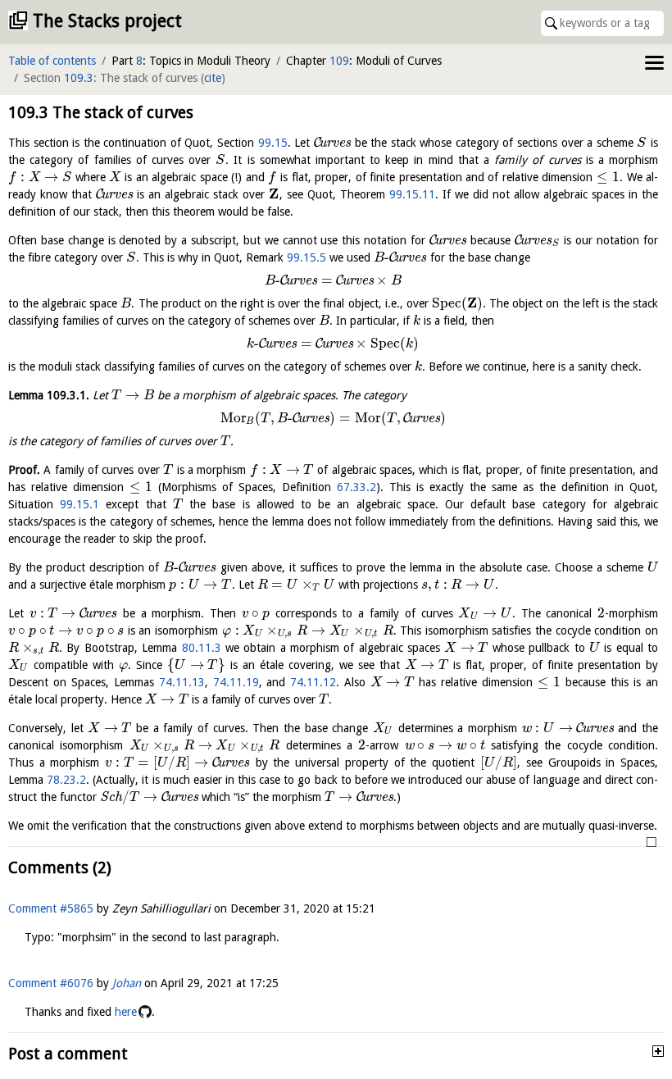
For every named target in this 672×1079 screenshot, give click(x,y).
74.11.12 (313, 682)
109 (339, 60)
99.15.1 (79, 504)
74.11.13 (182, 682)
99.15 (273, 142)
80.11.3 (201, 647)
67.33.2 (356, 487)
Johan (126, 983)
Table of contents (52, 60)
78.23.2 (66, 779)
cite (212, 77)
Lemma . (48, 395)
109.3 (78, 77)
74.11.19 (236, 682)
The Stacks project (107, 21)
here (126, 1011)
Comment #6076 (50, 983)
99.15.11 (412, 194)
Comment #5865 (50, 908)
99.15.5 (306, 257)
